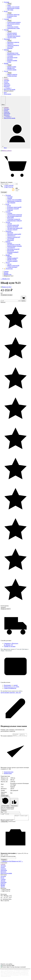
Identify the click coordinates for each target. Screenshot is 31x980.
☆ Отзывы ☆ (7, 88)
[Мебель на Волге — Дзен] (15, 961)
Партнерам (7, 85)
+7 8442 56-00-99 (8, 185)
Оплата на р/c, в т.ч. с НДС (11, 686)
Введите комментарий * (7, 820)
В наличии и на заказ (6, 295)
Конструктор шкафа (9, 89)
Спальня (8, 211)
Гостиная (8, 195)
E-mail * (3, 814)
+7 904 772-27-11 (8, 187)
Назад (9, 3)
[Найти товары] (17, 184)
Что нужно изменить (6, 736)
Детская (8, 222)
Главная (6, 79)
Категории (3, 192)
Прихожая (8, 231)
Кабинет (8, 241)
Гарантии (6, 83)
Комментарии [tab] (8, 773)
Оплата (6, 82)
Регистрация (7, 94)
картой (16, 685)
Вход (5, 92)
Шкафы (8, 255)
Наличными (7, 685)
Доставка (6, 80)
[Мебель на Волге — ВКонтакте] (15, 931)
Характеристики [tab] (8, 772)
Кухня (7, 204)
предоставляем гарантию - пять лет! (11, 692)
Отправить (4, 859)
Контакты (7, 86)
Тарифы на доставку (10, 646)
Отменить (3, 810)
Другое (8, 262)
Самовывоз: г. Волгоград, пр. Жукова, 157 (11, 644)
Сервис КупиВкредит (10, 688)
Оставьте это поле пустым (8, 856)
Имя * (2, 812)
